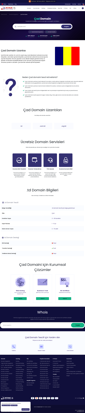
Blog (16, 4)
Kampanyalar (67, 4)
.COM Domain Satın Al (45, 361)
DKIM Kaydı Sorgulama (58, 367)
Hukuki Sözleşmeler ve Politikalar (74, 371)
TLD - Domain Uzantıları (6, 367)
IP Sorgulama (4, 386)
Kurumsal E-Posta (57, 361)
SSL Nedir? (55, 381)
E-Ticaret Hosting (20, 381)
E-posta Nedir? (56, 385)
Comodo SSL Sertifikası (32, 365)
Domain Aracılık (4, 377)
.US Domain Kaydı (44, 371)
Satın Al (20, 298)
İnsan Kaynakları (70, 363)
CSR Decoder (30, 377)
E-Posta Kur (55, 363)
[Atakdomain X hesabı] (77, 398)
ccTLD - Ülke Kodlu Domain (7, 365)
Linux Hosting (19, 377)
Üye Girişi (74, 4)
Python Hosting (19, 388)
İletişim (68, 375)
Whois (75, 8)
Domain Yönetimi (5, 371)
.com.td (42, 126)
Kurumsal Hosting (20, 363)
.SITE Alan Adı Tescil (44, 381)
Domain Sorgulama (13, 14)
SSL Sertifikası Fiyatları (32, 375)
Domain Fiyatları (4, 375)
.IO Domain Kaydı (44, 369)
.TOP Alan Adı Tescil (44, 379)
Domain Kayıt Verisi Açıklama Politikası (75, 373)
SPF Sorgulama (56, 369)
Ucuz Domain (36, 8)
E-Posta (65, 8)
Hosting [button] (43, 8)
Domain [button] (29, 8)
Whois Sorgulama (5, 388)
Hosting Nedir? (56, 378)
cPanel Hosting (19, 373)
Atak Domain (4, 14)
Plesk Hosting (19, 383)
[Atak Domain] (8, 8)
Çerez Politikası (14, 405)
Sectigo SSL (29, 373)
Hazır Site (60, 8)
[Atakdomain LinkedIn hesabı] (81, 398)
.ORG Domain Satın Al (45, 365)
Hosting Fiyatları (19, 390)
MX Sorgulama (56, 371)
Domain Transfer (51, 31)
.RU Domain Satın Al (44, 388)
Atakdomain (39, 406)
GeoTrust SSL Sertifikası (32, 367)
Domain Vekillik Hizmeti (6, 390)
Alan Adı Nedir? (56, 376)
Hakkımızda (69, 361)
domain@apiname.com (15, 411)
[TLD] (83, 8)
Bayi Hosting (29, 385)
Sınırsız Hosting (19, 375)
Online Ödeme (70, 367)
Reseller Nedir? (56, 387)
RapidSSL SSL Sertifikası (32, 363)
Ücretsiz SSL (55, 383)
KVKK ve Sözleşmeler (6, 405)
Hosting (17, 361)
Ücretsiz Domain (5, 379)
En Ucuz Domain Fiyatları (6, 373)
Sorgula (66, 26)
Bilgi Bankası (10, 4)
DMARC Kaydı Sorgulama (58, 365)
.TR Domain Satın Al (44, 386)
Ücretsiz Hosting (19, 371)
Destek (79, 4)
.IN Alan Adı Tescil (44, 375)
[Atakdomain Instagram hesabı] (79, 398)
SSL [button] (70, 8)
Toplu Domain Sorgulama (37, 31)
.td (21, 126)
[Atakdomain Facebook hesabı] (75, 398)
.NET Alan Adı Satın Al (44, 363)
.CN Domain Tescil (44, 377)
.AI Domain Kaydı (43, 367)
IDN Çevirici (3, 381)
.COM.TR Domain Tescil (45, 383)
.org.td (63, 126)
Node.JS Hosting (19, 379)
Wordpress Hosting (51, 8)
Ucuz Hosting (19, 367)
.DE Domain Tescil (44, 373)
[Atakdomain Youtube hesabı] (83, 398)
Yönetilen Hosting (20, 369)
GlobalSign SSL (30, 371)
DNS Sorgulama (4, 383)
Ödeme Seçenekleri (71, 365)
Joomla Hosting (19, 386)
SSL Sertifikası (30, 361)
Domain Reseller (30, 383)
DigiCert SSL (29, 369)
